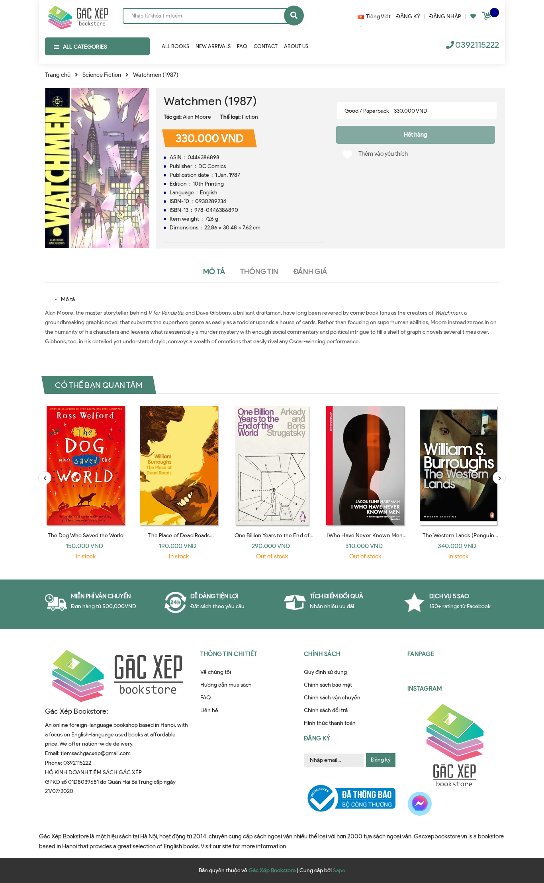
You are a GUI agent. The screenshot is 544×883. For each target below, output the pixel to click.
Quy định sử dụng (325, 672)
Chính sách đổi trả (326, 710)
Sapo (339, 870)
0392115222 (477, 44)
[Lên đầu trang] (521, 836)
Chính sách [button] (322, 654)
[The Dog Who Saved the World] (85, 465)
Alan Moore (197, 117)
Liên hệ (209, 710)
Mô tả (68, 299)
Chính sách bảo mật (328, 684)
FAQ (205, 697)
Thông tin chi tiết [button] (228, 654)
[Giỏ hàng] (487, 17)
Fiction (250, 117)
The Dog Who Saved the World (86, 535)
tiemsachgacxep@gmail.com (96, 753)
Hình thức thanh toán (330, 723)
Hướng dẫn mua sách (226, 684)
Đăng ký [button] (317, 738)
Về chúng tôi (215, 672)
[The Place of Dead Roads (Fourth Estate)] (178, 465)
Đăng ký (381, 759)
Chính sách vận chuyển (332, 697)
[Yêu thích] (473, 16)
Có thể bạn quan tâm (99, 385)
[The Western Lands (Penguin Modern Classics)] (458, 465)
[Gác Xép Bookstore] (78, 15)
